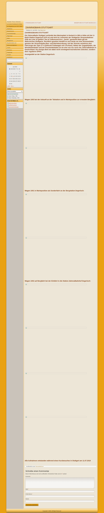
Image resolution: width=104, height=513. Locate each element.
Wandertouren (10, 31)
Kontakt (9, 54)
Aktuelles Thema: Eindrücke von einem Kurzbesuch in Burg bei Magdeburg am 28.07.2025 (14, 24)
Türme (8, 47)
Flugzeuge (9, 52)
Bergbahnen (10, 40)
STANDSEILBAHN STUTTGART (33, 22)
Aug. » (12, 86)
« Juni (8, 86)
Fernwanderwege (11, 33)
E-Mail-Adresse (29, 494)
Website (27, 498)
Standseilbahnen (40, 466)
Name (27, 489)
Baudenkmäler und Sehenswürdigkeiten (12, 44)
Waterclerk (42, 30)
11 (13, 76)
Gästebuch (9, 57)
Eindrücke (9, 50)
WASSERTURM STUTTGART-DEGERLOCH (84, 22)
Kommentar (28, 476)
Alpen (8, 38)
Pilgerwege (9, 35)
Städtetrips (9, 28)
